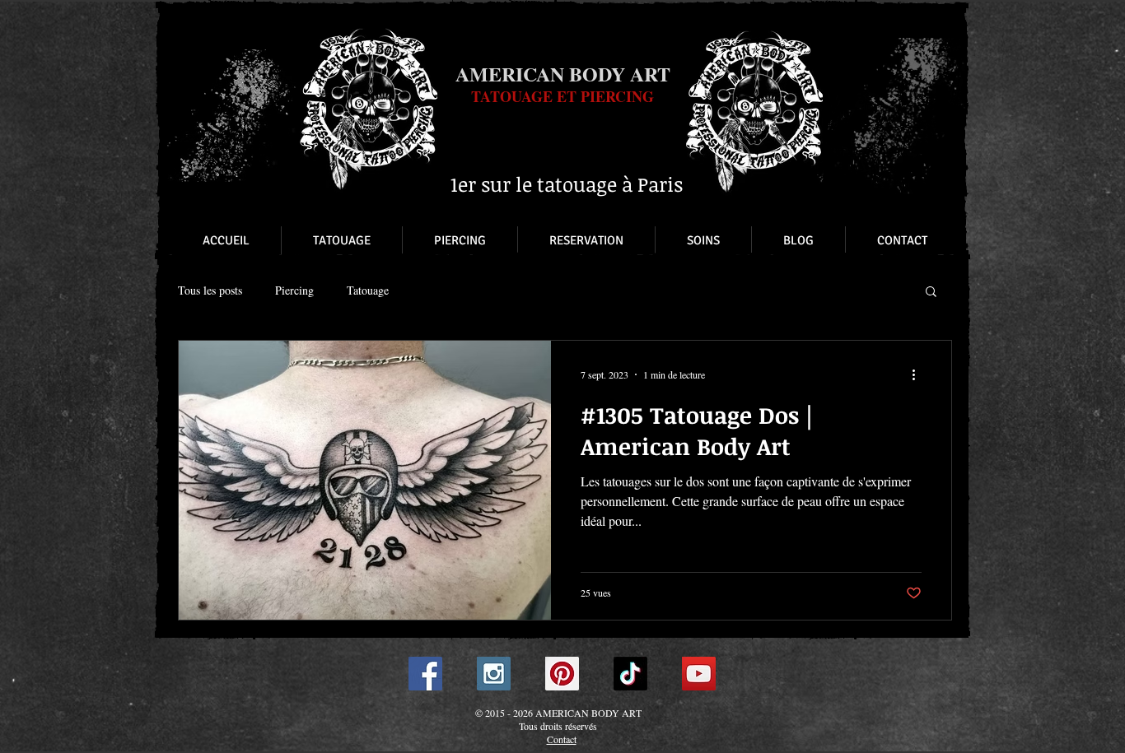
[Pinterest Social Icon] (562, 673)
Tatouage (368, 290)
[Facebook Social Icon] (425, 673)
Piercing (294, 290)
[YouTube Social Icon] (699, 673)
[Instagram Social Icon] (494, 673)
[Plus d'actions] (919, 374)
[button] (931, 292)
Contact (562, 739)
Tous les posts (210, 290)
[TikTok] (630, 673)
